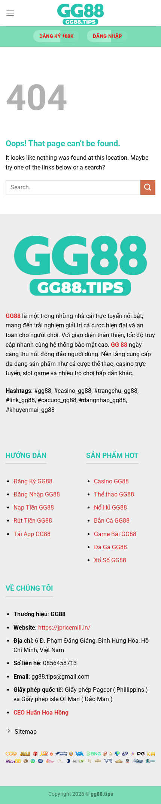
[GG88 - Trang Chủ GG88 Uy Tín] (80, 13)
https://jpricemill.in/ (64, 627)
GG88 (13, 316)
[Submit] (147, 187)
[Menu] (10, 13)
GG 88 (119, 344)
